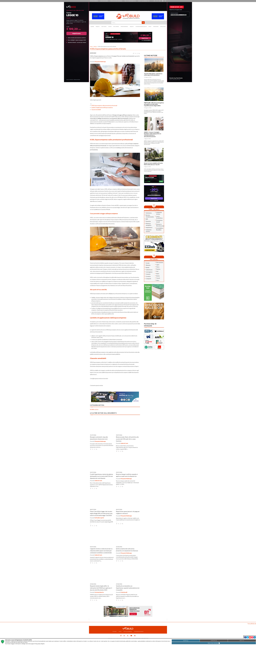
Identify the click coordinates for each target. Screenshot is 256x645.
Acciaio (147, 263)
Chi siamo (115, 631)
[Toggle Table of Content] (91, 103)
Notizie (109, 26)
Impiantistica (149, 227)
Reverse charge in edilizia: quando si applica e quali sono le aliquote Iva (127, 475)
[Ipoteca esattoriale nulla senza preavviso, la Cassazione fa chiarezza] (128, 536)
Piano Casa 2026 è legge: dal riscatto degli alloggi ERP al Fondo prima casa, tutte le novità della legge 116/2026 (101, 513)
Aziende (92, 26)
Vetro (157, 280)
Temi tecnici (103, 26)
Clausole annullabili (96, 109)
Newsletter (163, 26)
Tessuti (158, 278)
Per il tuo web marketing (130, 0)
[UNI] (148, 336)
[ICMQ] (148, 341)
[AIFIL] (159, 347)
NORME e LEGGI (94, 409)
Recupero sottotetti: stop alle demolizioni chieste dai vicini (99, 438)
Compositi (148, 278)
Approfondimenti (124, 26)
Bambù (147, 267)
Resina (158, 276)
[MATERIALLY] (159, 331)
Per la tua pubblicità (128, 631)
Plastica (158, 269)
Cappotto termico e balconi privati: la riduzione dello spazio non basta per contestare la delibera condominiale (101, 550)
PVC (157, 271)
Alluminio (148, 265)
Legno (157, 264)
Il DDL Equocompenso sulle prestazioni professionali (104, 105)
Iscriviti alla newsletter (143, 0)
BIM (147, 219)
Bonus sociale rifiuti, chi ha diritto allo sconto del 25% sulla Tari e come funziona (127, 439)
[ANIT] (159, 336)
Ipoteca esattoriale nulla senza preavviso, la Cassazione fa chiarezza (127, 549)
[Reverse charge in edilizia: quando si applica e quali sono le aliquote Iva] (128, 462)
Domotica (148, 221)
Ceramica (148, 276)
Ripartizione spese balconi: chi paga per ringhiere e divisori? (128, 512)
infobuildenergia (94, 0)
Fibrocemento (159, 262)
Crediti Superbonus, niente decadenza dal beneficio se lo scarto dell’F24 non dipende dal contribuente (101, 476)
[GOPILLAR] (148, 347)
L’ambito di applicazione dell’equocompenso (102, 107)
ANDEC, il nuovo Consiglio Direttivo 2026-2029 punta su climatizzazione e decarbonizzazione (152, 134)
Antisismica (149, 213)
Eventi (150, 26)
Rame (157, 273)
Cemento (148, 274)
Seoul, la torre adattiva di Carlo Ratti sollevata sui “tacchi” (153, 163)
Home (91, 46)
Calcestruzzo (149, 269)
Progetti (132, 26)
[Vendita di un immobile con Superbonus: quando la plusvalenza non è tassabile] (128, 573)
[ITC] (148, 331)
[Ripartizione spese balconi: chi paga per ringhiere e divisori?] (128, 499)
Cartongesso (149, 272)
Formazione (155, 26)
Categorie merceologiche (141, 26)
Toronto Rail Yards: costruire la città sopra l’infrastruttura (153, 74)
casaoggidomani (104, 0)
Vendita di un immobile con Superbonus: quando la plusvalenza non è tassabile (127, 588)
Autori (120, 631)
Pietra (157, 267)
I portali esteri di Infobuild (116, 0)
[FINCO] (159, 341)
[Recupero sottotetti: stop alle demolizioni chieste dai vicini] (102, 425)
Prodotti (98, 26)
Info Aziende (116, 26)
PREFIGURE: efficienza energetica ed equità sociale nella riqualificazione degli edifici (154, 104)
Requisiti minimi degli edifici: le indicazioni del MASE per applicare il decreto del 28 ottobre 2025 (101, 588)
